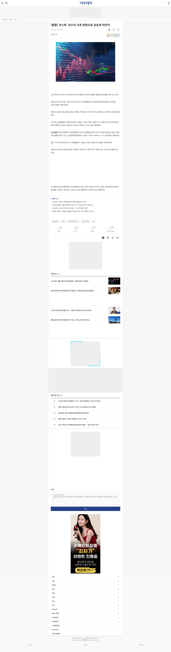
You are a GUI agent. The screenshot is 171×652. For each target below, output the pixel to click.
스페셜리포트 (56, 626)
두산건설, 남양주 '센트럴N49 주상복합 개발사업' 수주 (69, 202)
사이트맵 (140, 645)
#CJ (94, 221)
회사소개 (30, 645)
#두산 (63, 221)
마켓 (10, 19)
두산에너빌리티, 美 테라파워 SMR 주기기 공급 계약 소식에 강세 (72, 205)
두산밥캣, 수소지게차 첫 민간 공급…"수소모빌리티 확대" (70, 208)
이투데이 (4, 19)
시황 (15, 19)
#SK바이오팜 (85, 221)
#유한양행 (55, 221)
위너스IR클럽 (56, 634)
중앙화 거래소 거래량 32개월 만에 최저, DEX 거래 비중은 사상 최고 (73, 211)
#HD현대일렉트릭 (73, 221)
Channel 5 (55, 630)
